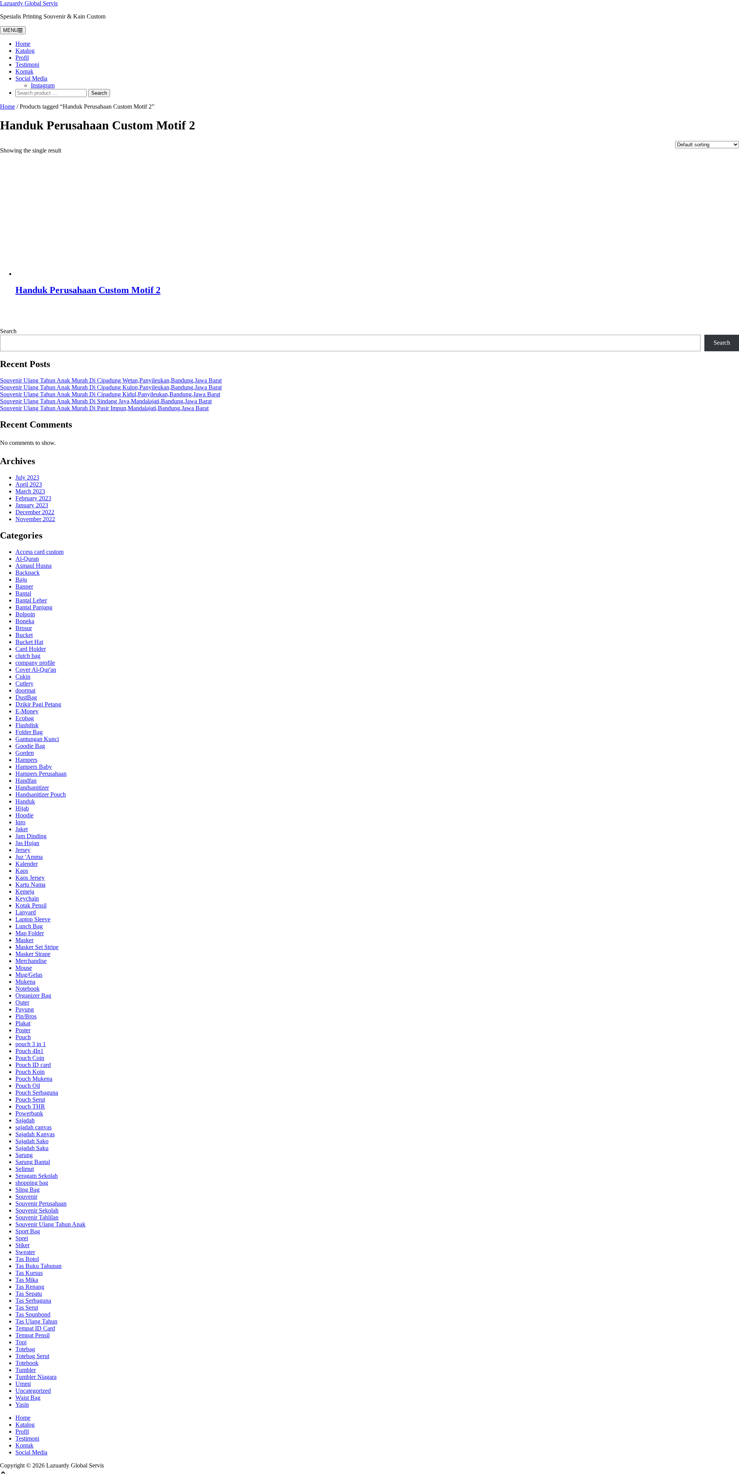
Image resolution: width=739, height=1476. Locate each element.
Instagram (43, 85)
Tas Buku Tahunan (38, 1266)
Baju (21, 579)
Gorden (24, 753)
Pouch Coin (29, 1058)
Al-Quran (27, 558)
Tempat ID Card (35, 1328)
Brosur (23, 628)
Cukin (22, 676)
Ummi (23, 1383)
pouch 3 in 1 (30, 1044)
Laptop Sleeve (32, 919)
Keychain (27, 898)
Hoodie (24, 815)
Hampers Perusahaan (41, 773)
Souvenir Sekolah (37, 1210)
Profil (22, 57)
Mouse (23, 967)
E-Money (26, 711)
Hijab (22, 808)
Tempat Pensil (32, 1335)
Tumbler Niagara (36, 1377)
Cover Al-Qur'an (35, 669)
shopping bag (31, 1182)
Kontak (24, 71)
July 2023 (27, 477)
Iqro (20, 822)
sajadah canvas (33, 1127)
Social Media (31, 78)
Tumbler (25, 1370)
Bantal (23, 593)
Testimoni (27, 64)
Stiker (22, 1245)
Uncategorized (33, 1390)
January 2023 (31, 505)
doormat (25, 690)
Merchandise (31, 961)
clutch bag (27, 655)
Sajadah (25, 1120)
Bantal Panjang (33, 607)
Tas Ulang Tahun (36, 1321)
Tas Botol (27, 1259)
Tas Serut (26, 1307)
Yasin (22, 1404)
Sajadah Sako (31, 1141)
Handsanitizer (32, 787)
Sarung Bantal (32, 1162)
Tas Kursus (29, 1273)
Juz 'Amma (29, 857)
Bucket (24, 635)
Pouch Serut (30, 1099)
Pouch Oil (27, 1085)
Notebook (27, 988)
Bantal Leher (31, 600)
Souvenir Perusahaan (41, 1203)
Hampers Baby (33, 766)
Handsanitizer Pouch (40, 794)
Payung (24, 1009)
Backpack (27, 572)
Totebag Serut (32, 1356)
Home (22, 43)
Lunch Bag (29, 926)
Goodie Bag (30, 746)
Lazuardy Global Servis (29, 3)
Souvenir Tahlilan (37, 1217)
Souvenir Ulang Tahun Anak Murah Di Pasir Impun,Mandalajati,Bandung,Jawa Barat (104, 408)
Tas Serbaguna (33, 1300)
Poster (22, 1030)
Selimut (24, 1169)
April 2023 (28, 484)
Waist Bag (27, 1397)
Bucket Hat (29, 642)
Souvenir (26, 1196)
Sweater (25, 1252)
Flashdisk (26, 725)
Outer (22, 1002)
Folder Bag (29, 732)
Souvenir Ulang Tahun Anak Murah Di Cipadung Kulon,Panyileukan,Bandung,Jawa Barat (111, 387)
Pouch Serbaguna (36, 1092)
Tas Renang (29, 1286)
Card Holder (30, 649)
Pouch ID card (33, 1065)
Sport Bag (27, 1231)
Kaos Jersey (30, 877)
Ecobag (24, 718)
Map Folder (29, 933)
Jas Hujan (27, 843)
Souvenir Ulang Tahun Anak (50, 1224)
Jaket (21, 829)
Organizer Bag (33, 995)
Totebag (25, 1349)
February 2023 (33, 498)
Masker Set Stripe (37, 947)
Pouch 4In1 (29, 1051)
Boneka (24, 621)
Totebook (26, 1363)
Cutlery (24, 683)
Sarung (24, 1155)
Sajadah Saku (31, 1148)
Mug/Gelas (28, 974)
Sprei (21, 1238)
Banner (24, 586)
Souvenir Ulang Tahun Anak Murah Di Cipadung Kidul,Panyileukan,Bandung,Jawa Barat (110, 394)
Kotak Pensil (31, 905)
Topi (21, 1342)
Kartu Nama (30, 884)
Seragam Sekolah (36, 1175)
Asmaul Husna (33, 565)
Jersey (22, 850)
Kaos (21, 870)
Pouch (23, 1037)
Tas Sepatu (28, 1293)
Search (8, 331)
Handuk (25, 801)
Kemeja (24, 891)
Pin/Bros (26, 1016)
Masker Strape (32, 954)
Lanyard (25, 912)
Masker (24, 940)
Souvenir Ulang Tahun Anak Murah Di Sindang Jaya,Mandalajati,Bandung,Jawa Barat (106, 401)
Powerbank (29, 1113)
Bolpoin (25, 614)
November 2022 (35, 519)
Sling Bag (27, 1189)
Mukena (25, 981)
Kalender (26, 863)
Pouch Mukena (33, 1078)
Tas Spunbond (32, 1314)
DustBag (26, 697)
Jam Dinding (31, 836)
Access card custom (39, 551)
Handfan (26, 780)
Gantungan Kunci (37, 739)
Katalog (25, 50)
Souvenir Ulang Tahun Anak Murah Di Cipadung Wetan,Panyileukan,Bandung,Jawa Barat (111, 380)
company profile (35, 662)
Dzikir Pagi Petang (38, 704)
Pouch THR (30, 1106)
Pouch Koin (30, 1071)
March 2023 (30, 491)
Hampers (26, 759)
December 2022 (34, 512)
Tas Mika (26, 1279)
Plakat (22, 1023)
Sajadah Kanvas (35, 1134)
